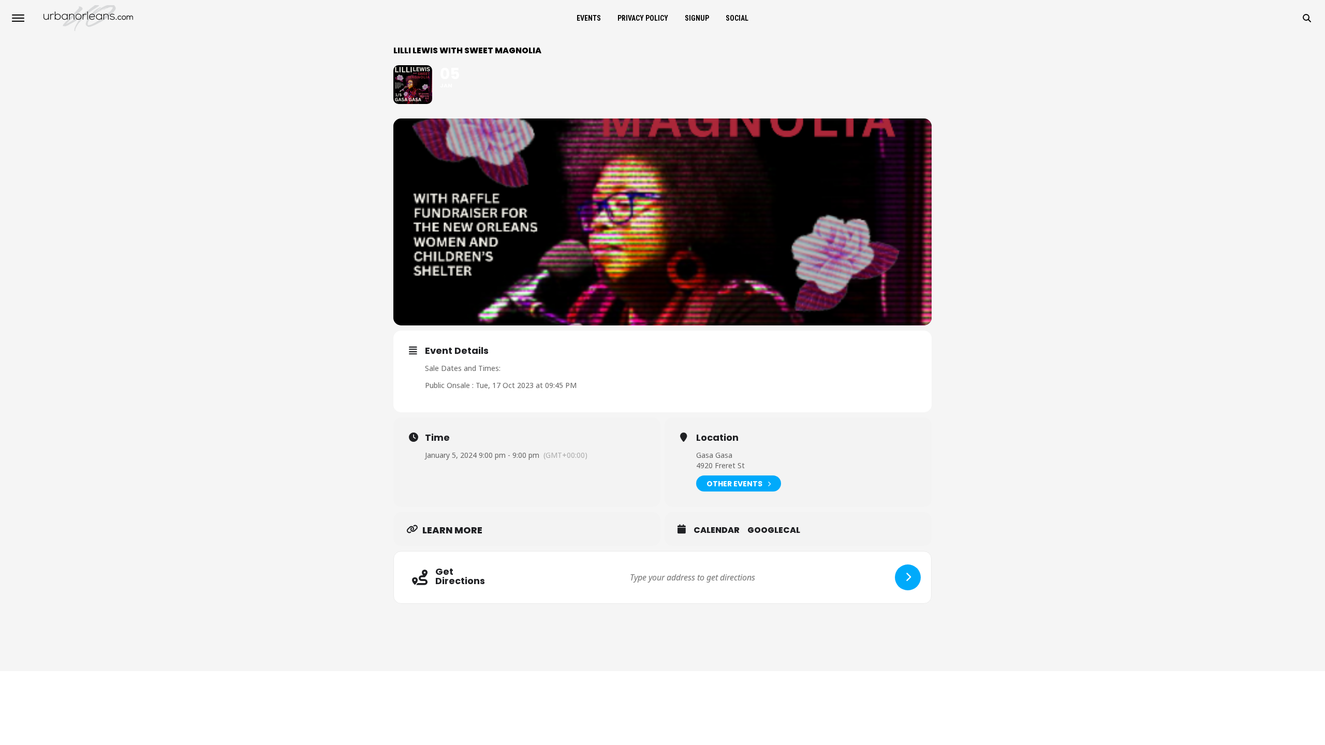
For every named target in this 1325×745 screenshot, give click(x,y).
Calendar (717, 530)
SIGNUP (697, 18)
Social (737, 18)
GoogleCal (773, 530)
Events (589, 18)
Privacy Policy (642, 18)
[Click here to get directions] (908, 577)
